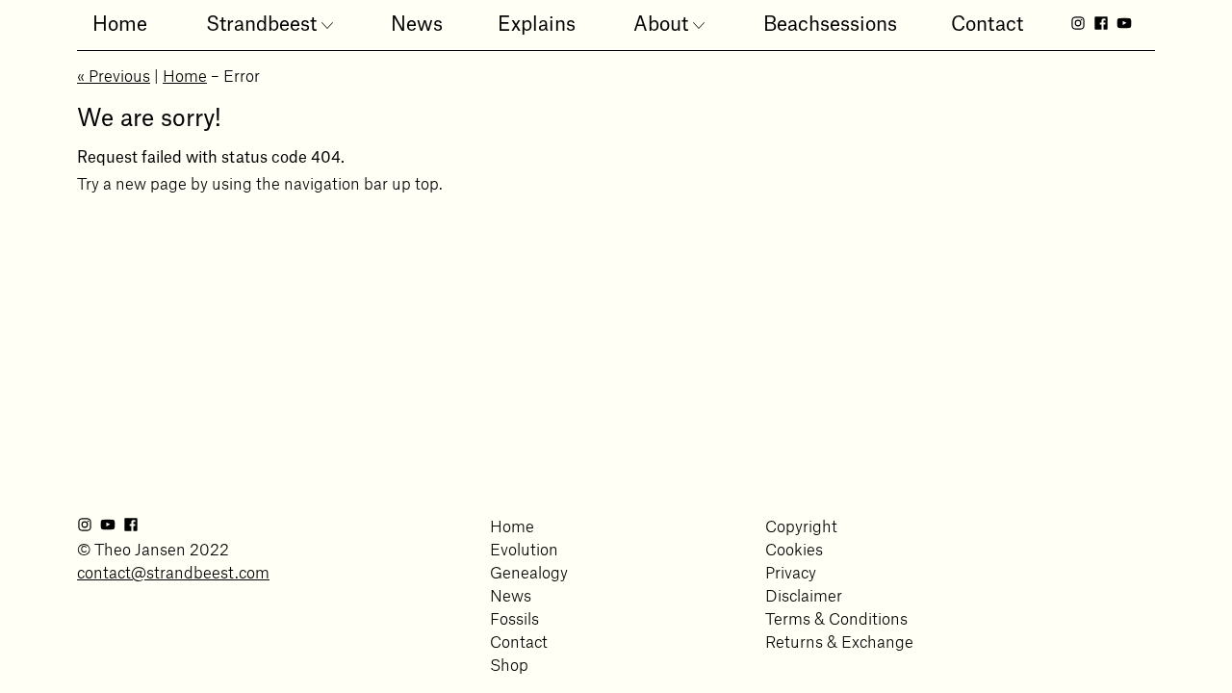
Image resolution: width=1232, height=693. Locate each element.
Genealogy (529, 569)
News (510, 592)
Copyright (801, 523)
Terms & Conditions (836, 616)
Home (185, 73)
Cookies (794, 546)
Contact (519, 639)
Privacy (790, 569)
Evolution (524, 546)
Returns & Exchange (839, 639)
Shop (509, 662)
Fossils (514, 616)
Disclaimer (803, 592)
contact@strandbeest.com (173, 569)
